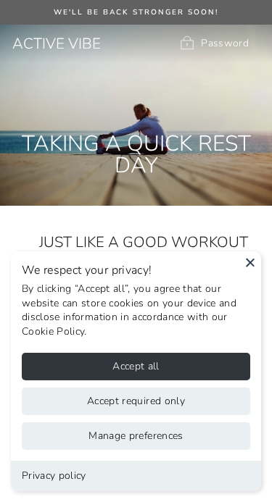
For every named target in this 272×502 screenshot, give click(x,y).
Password (225, 43)
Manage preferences (135, 436)
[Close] (250, 262)
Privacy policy (54, 475)
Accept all (136, 366)
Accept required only (136, 401)
